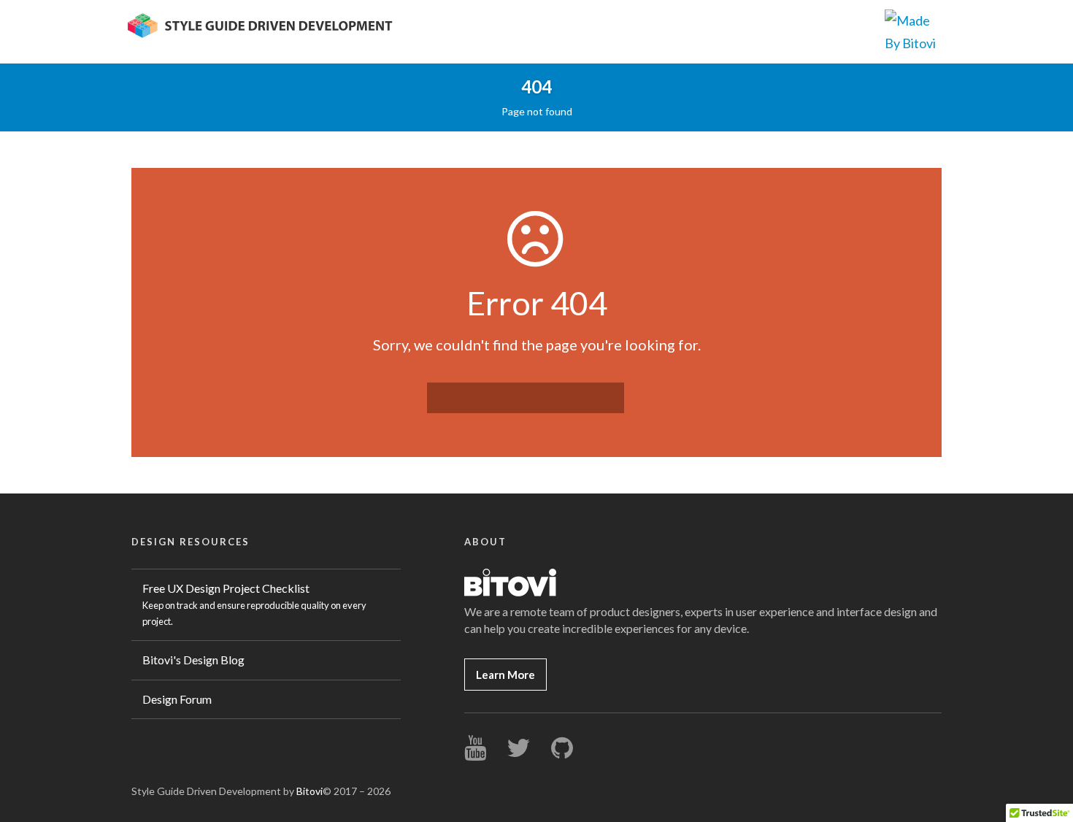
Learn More (505, 674)
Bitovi (309, 791)
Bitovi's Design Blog (193, 660)
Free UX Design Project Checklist (254, 604)
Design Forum (177, 699)
